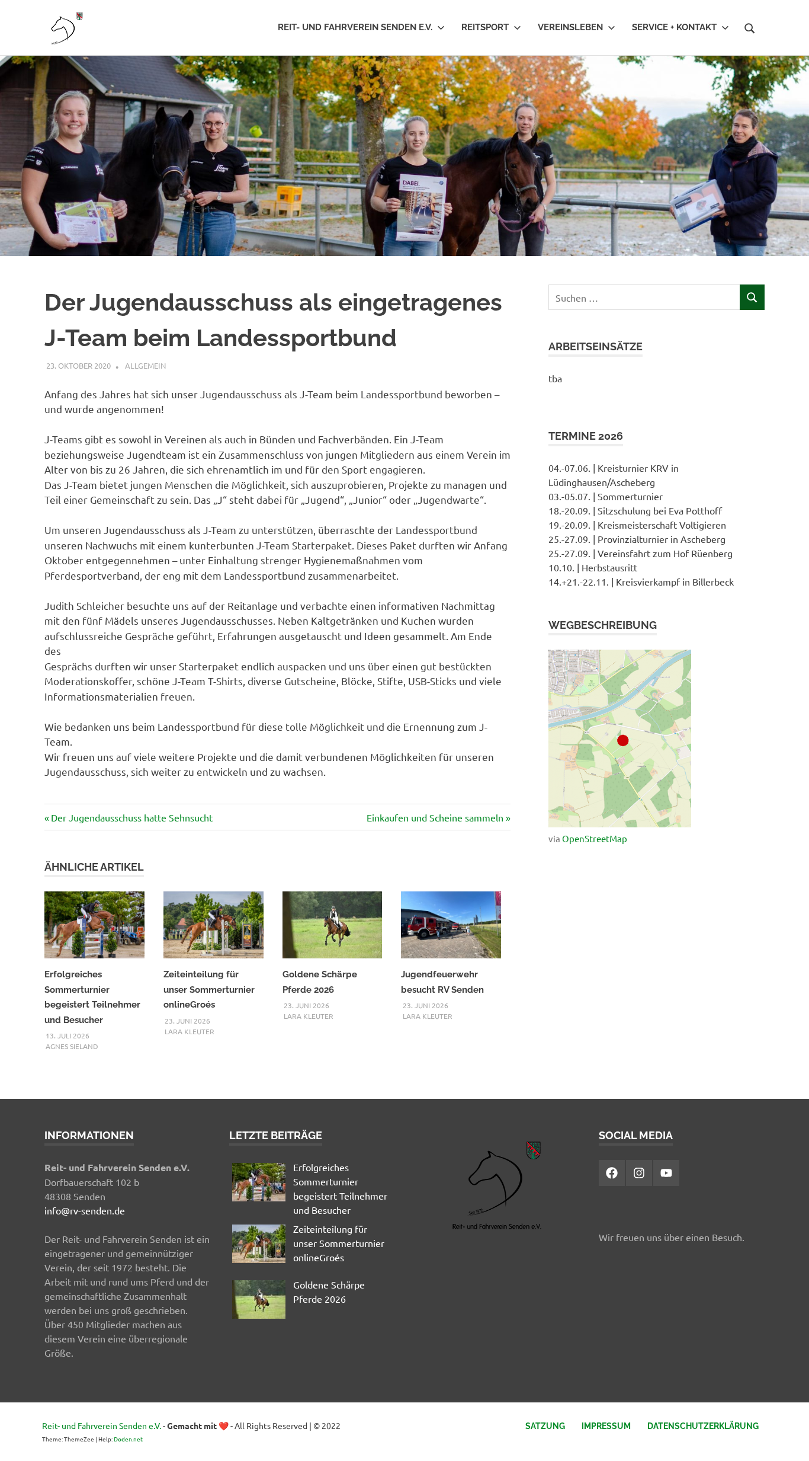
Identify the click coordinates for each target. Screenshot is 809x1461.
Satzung (545, 1426)
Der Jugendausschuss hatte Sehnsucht (131, 817)
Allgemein (145, 365)
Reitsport (485, 27)
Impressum (606, 1426)
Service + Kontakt (674, 27)
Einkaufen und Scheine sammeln (435, 817)
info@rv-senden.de (84, 1210)
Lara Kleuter (189, 1031)
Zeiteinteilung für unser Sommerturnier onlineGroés (209, 989)
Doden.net (128, 1438)
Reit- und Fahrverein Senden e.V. (355, 27)
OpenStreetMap (594, 838)
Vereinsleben (570, 27)
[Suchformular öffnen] (750, 26)
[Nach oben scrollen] (788, 1440)
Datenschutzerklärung (703, 1426)
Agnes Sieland (72, 1046)
